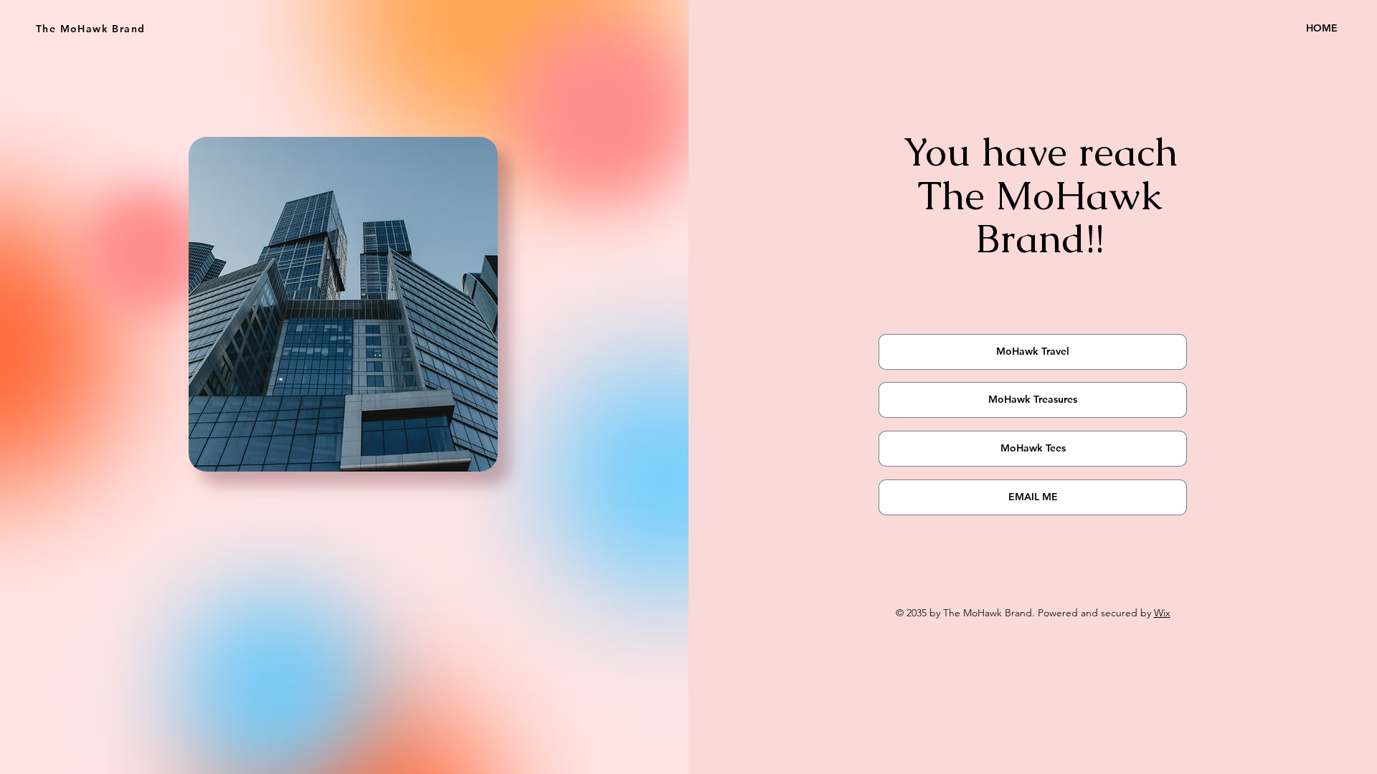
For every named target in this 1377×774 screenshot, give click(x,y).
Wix (1162, 612)
